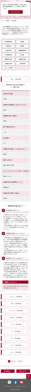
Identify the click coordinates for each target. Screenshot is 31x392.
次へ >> (22, 361)
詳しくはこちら (15, 12)
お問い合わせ (22, 371)
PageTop (28, 376)
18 (19, 361)
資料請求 (6, 371)
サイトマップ (8, 386)
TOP (2, 20)
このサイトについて (20, 386)
